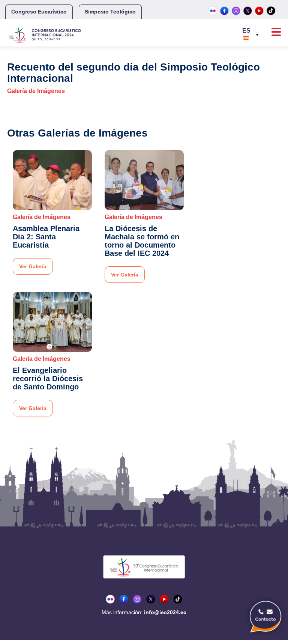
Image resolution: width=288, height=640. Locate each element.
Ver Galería (32, 266)
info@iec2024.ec (165, 612)
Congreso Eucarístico (39, 12)
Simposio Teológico (110, 12)
